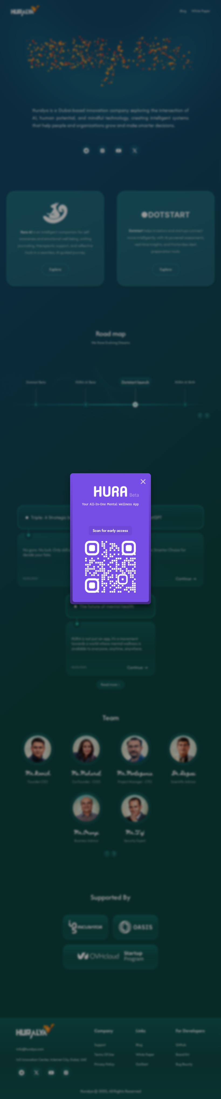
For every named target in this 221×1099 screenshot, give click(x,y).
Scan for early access (110, 530)
